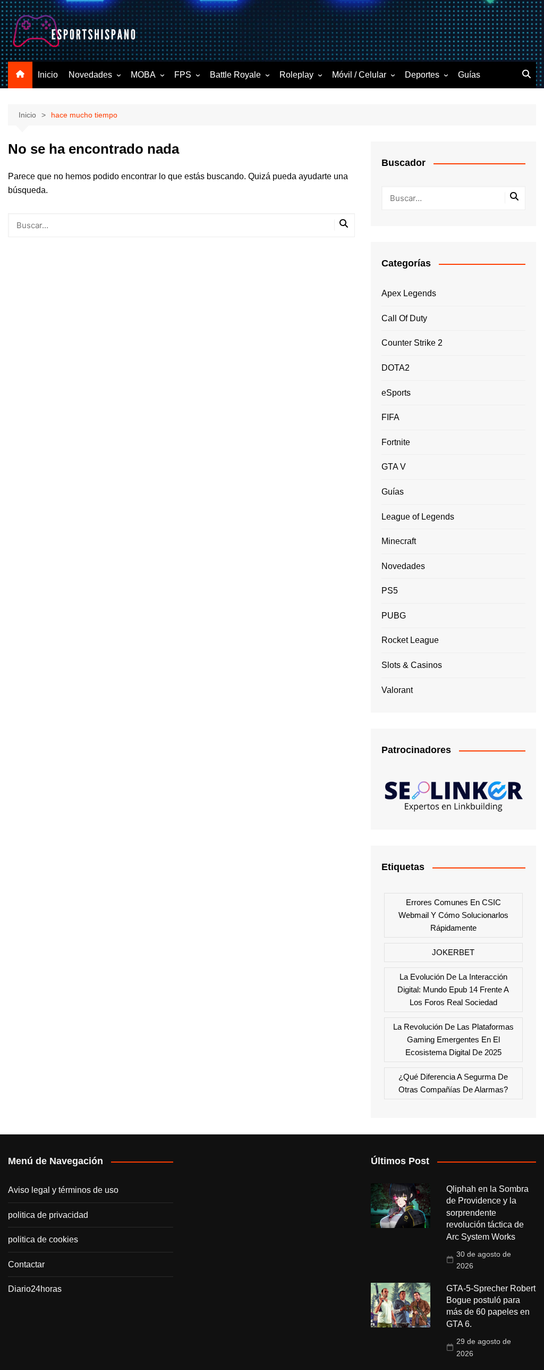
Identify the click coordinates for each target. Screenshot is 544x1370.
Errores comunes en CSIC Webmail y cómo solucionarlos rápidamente (453, 915)
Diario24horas (35, 1288)
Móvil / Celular (359, 74)
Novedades (90, 74)
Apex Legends (408, 293)
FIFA (390, 417)
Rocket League (410, 640)
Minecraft (398, 541)
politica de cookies (43, 1239)
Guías (469, 74)
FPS (182, 74)
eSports (396, 392)
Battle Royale (235, 74)
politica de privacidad (48, 1214)
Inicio (48, 74)
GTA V (393, 466)
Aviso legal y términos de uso (63, 1189)
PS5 (389, 590)
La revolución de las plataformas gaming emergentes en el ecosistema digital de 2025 (453, 1039)
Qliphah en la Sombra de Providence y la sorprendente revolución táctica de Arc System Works (487, 1212)
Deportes (422, 74)
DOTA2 (395, 367)
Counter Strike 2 (412, 342)
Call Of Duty (404, 318)
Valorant (397, 690)
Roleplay (296, 74)
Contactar (26, 1264)
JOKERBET (453, 952)
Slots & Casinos (411, 665)
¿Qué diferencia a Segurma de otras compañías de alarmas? (453, 1083)
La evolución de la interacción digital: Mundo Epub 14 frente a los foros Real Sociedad (453, 989)
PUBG (393, 615)
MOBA (143, 74)
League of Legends (417, 516)
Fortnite (395, 442)
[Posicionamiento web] (453, 793)
